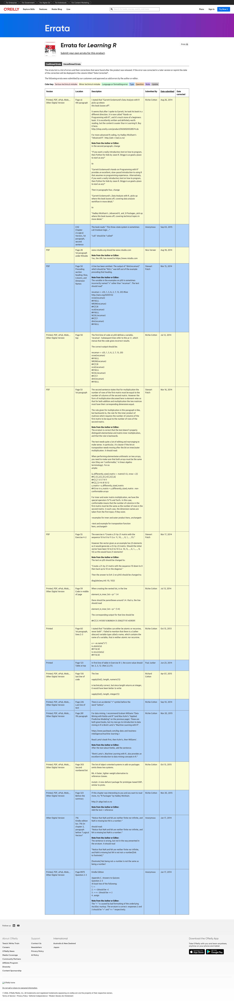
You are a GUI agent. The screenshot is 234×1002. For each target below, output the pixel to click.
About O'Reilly (10, 938)
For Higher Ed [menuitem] (45, 3)
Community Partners (11, 959)
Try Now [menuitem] (222, 9)
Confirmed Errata (53, 64)
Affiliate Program (10, 963)
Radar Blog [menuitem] (57, 9)
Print (183, 44)
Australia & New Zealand (64, 943)
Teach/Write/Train (10, 943)
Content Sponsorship (11, 970)
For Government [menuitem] (28, 3)
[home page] (11, 9)
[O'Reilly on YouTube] (18, 925)
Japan (56, 947)
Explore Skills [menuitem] (29, 9)
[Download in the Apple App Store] (197, 953)
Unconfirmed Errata (72, 64)
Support (35, 938)
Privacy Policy (37, 951)
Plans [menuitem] (201, 9)
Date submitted (167, 91)
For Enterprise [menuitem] (11, 3)
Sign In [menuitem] (211, 9)
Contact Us (36, 943)
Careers (6, 947)
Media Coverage (10, 955)
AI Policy (35, 955)
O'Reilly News (8, 951)
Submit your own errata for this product (83, 53)
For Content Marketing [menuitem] (80, 3)
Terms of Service (8, 996)
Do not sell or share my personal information (19, 988)
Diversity (6, 966)
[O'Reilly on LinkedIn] (14, 925)
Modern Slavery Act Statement (61, 996)
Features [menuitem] (43, 9)
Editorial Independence (38, 996)
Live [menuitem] (68, 9)
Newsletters (36, 947)
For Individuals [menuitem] (60, 3)
